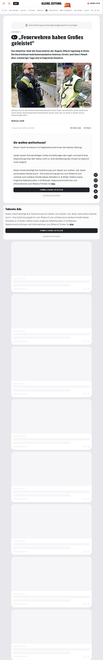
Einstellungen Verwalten (50, 195)
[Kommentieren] (95, 180)
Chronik (14, 32)
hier (52, 184)
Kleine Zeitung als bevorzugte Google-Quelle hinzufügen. (52, 25)
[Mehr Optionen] (95, 197)
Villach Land (76, 128)
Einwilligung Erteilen (50, 190)
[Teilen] (95, 191)
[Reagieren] (95, 175)
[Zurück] (3, 10)
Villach (87, 128)
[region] (51, 10)
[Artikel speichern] (95, 186)
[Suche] (9, 3)
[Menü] (4, 3)
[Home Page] (51, 3)
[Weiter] (95, 10)
